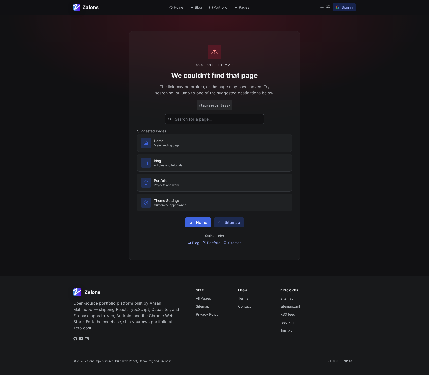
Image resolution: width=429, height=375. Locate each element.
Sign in (347, 7)
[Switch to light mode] (322, 7)
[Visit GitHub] (75, 340)
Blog (195, 243)
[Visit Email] (87, 340)
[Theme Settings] (328, 6)
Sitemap (232, 222)
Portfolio (213, 243)
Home (201, 222)
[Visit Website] (81, 340)
